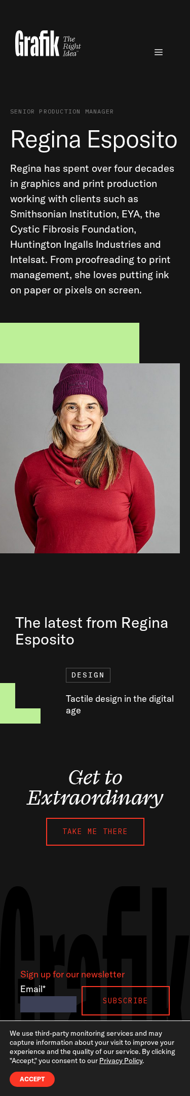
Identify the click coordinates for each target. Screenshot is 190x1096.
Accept (32, 1079)
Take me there (95, 831)
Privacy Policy (120, 1060)
